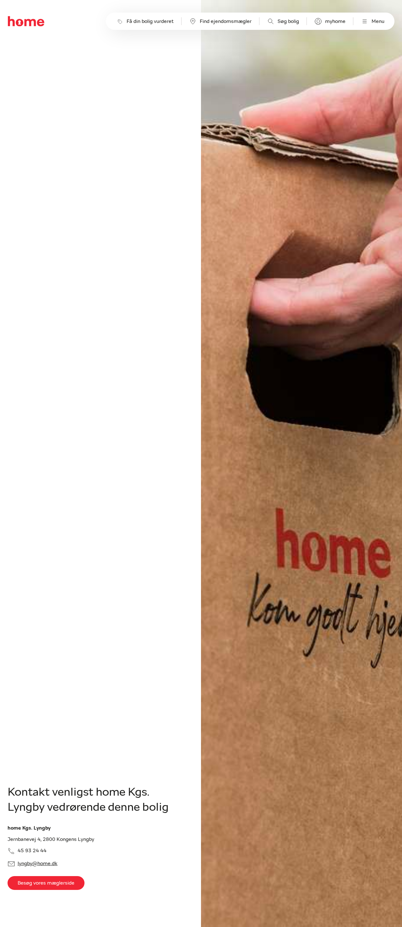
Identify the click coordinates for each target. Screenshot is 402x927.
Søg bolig (288, 21)
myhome (335, 21)
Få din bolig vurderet (150, 21)
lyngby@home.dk (37, 863)
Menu (378, 21)
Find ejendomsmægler (226, 21)
